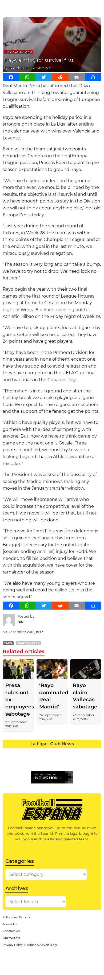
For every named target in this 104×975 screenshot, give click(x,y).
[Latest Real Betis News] (37, 762)
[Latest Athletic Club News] (17, 752)
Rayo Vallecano (19, 52)
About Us (10, 924)
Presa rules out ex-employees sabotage (18, 699)
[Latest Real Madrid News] (47, 762)
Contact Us (11, 931)
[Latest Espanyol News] (67, 752)
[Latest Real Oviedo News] (57, 762)
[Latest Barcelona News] (37, 752)
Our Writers (11, 938)
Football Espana (18, 917)
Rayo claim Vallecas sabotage (85, 696)
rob (11, 68)
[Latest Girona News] (86, 752)
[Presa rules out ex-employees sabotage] (18, 669)
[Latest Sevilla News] (77, 762)
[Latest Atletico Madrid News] (27, 752)
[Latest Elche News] (57, 752)
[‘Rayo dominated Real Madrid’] (52, 669)
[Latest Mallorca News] (8, 762)
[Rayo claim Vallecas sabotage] (85, 669)
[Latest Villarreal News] (96, 762)
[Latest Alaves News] (8, 752)
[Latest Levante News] (96, 752)
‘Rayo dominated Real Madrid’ (52, 696)
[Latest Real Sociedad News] (67, 762)
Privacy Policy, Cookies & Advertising (30, 945)
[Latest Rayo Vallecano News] (27, 762)
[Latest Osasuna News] (17, 762)
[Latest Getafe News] (77, 752)
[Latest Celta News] (47, 752)
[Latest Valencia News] (86, 762)
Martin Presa (28, 643)
